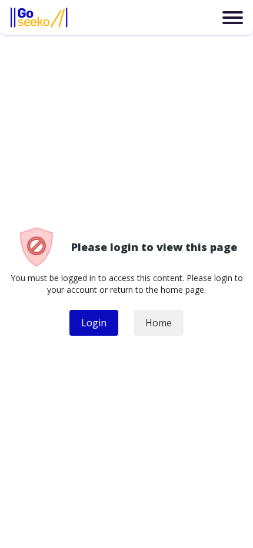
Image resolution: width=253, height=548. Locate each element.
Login (93, 322)
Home (158, 322)
